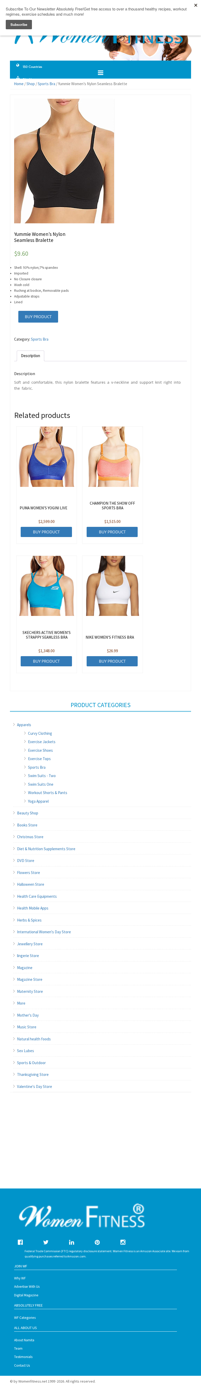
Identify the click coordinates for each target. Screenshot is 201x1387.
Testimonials (23, 1357)
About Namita (24, 1340)
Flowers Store (28, 872)
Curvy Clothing (40, 733)
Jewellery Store (30, 943)
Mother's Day (28, 1015)
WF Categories (25, 1317)
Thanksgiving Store (33, 1074)
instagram (123, 1242)
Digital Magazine (26, 1295)
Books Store (27, 825)
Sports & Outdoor (31, 1062)
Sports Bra (39, 339)
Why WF (20, 1278)
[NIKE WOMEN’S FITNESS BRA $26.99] (112, 586)
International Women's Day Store (44, 931)
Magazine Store (29, 979)
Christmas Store (30, 836)
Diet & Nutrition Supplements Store (46, 848)
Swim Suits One (40, 784)
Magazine (24, 967)
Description (30, 355)
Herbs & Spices (29, 920)
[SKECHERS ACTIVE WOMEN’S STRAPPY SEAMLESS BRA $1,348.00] (46, 586)
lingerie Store (28, 955)
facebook (20, 1242)
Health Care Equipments (37, 896)
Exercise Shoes (40, 750)
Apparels (24, 724)
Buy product (38, 316)
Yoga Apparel (38, 801)
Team (18, 1348)
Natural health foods (34, 1038)
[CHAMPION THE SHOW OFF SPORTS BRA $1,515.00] (112, 457)
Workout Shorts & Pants (47, 792)
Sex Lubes (25, 1050)
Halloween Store (30, 884)
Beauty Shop (27, 813)
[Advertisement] (100, 1145)
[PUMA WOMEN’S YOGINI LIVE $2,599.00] (46, 457)
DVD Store (25, 860)
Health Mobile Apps (32, 908)
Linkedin (71, 1242)
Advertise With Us (27, 1286)
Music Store (26, 1026)
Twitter (46, 1242)
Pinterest (97, 1242)
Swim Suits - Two (42, 775)
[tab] (30, 356)
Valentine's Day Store (34, 1086)
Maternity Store (30, 991)
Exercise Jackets (41, 741)
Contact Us (22, 1365)
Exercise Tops (39, 758)
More (21, 1003)
